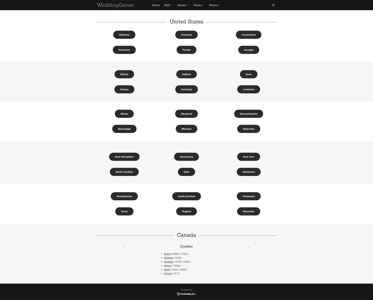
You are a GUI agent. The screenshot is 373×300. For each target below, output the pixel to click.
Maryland (186, 113)
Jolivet (168, 273)
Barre (167, 254)
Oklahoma (249, 171)
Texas (124, 211)
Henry (167, 265)
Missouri (186, 128)
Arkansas (186, 34)
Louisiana (248, 89)
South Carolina (186, 196)
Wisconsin (248, 211)
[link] (119, 6)
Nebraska (248, 128)
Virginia (186, 211)
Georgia (248, 49)
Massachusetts (248, 113)
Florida (186, 49)
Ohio (186, 171)
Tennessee (249, 196)
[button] (168, 5)
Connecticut (249, 34)
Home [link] (156, 5)
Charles (168, 257)
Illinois (124, 74)
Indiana (186, 74)
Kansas (124, 89)
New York (248, 156)
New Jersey (186, 156)
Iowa (249, 74)
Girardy (168, 261)
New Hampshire (124, 156)
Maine (124, 113)
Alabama (124, 34)
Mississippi (124, 128)
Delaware (124, 49)
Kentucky (186, 89)
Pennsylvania (124, 196)
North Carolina (124, 171)
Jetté (167, 269)
